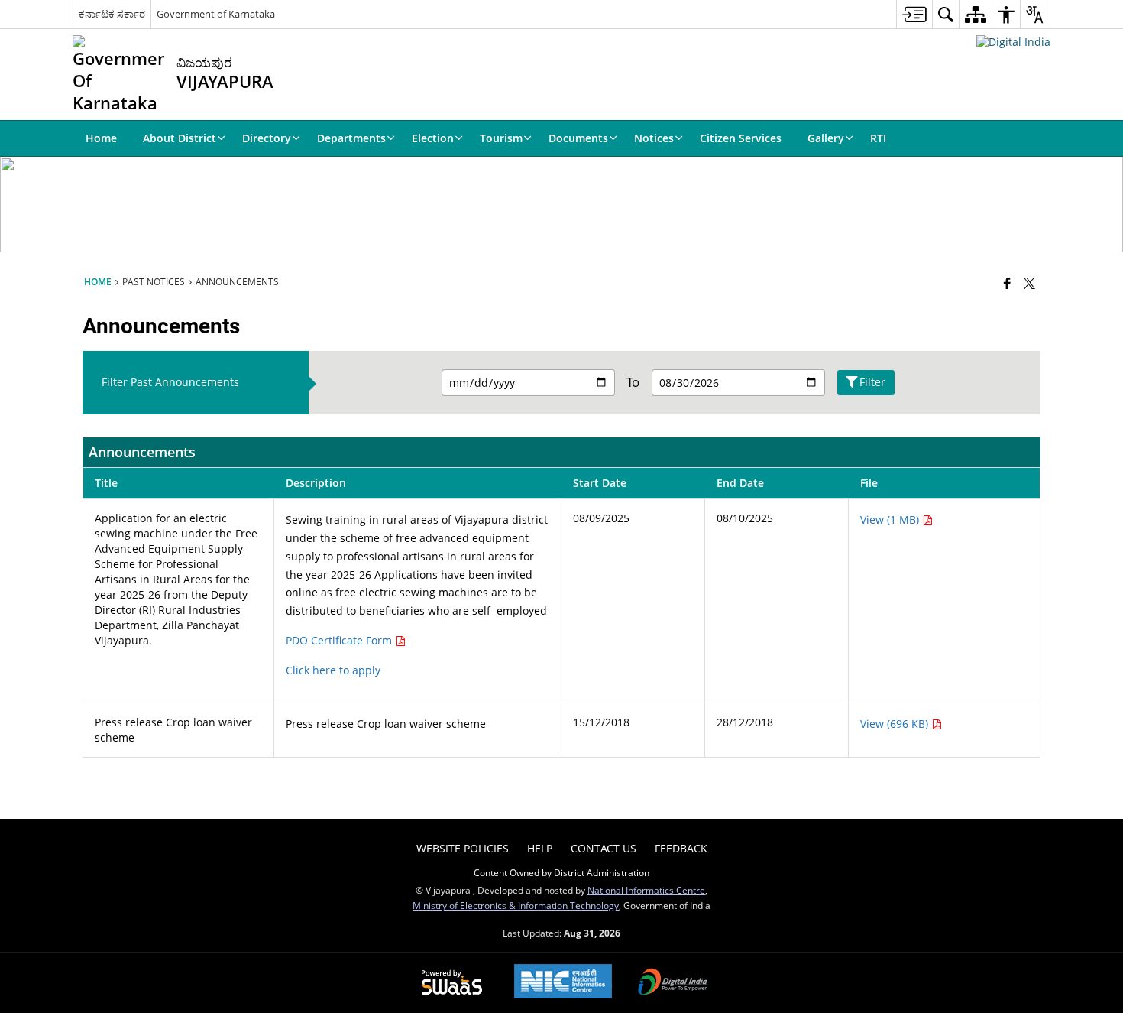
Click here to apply (333, 670)
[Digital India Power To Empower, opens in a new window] (673, 983)
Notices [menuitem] (654, 138)
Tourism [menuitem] (501, 138)
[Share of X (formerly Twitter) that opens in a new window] (1029, 283)
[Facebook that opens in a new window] (1007, 283)
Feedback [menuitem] (681, 848)
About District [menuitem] (179, 138)
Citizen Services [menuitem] (741, 138)
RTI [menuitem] (878, 138)
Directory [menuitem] (266, 138)
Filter (872, 382)
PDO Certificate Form (340, 640)
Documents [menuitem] (578, 138)
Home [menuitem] (101, 138)
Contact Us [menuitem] (603, 848)
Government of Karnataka (216, 14)
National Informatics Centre (646, 890)
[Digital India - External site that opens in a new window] (1013, 41)
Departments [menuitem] (351, 138)
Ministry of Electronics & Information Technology (516, 905)
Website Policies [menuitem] (462, 848)
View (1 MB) (891, 519)
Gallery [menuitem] (825, 138)
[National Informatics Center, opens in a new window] (563, 983)
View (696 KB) (895, 723)
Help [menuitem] (539, 848)
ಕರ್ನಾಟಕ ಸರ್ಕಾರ (112, 14)
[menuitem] (914, 14)
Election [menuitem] (433, 138)
